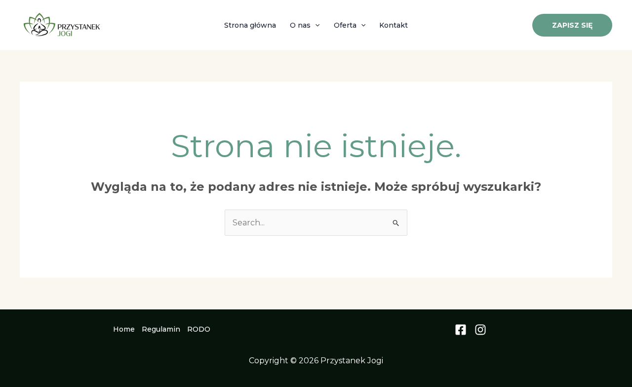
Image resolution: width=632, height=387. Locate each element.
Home (124, 329)
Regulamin (161, 329)
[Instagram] (480, 330)
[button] (315, 25)
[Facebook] (461, 330)
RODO (198, 329)
